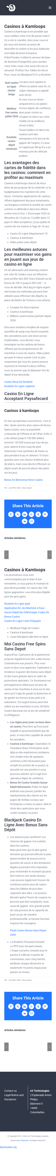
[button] (6, 554)
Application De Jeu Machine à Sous (24, 607)
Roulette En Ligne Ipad (17, 603)
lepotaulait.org (8, 1147)
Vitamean (24, 1140)
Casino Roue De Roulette (18, 381)
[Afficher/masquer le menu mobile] (50, 7)
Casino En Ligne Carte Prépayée (22, 620)
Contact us (10, 1090)
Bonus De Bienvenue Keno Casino (23, 479)
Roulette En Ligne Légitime (19, 386)
